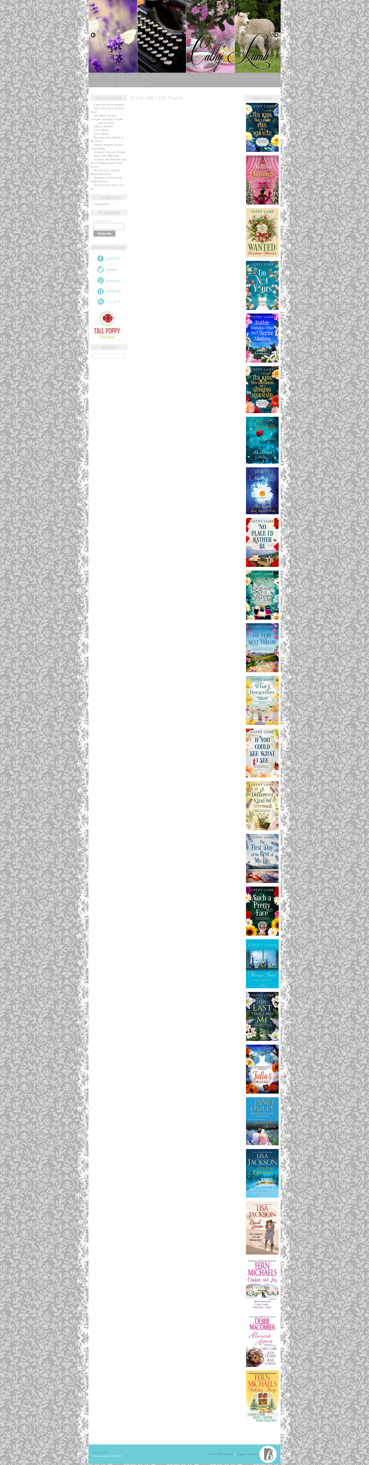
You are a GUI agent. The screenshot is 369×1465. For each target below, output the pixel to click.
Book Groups (206, 76)
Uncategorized (102, 204)
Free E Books (101, 130)
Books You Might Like (106, 155)
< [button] (93, 35)
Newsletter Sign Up (171, 76)
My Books (128, 76)
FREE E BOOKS (103, 126)
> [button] (276, 35)
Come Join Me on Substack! (109, 104)
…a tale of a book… (105, 122)
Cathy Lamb (100, 1452)
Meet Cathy (104, 76)
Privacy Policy (132, 83)
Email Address (102, 221)
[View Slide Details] (185, 36)
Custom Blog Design (220, 1454)
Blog (145, 76)
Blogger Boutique (247, 1454)
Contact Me (104, 83)
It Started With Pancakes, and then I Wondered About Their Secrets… (108, 163)
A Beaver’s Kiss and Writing (109, 152)
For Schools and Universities (250, 76)
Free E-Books (101, 133)
